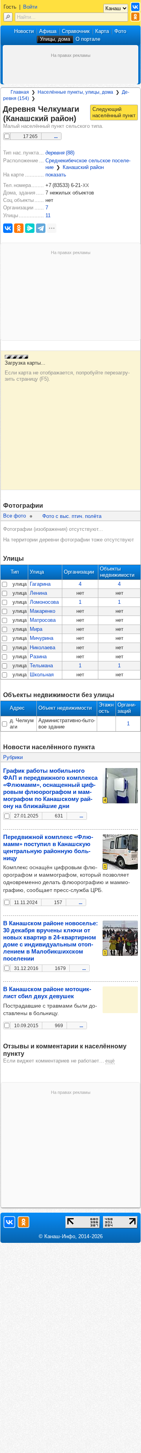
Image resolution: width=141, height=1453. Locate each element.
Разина (38, 656)
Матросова (43, 620)
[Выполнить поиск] (8, 17)
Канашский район (83, 167)
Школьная (42, 674)
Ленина (38, 593)
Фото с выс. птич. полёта (71, 516)
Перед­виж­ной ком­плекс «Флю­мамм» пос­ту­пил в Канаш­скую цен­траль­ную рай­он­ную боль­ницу (48, 847)
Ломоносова (44, 602)
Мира (36, 629)
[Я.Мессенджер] (29, 228)
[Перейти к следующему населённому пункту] (114, 112)
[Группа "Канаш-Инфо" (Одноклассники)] (135, 17)
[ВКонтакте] (8, 228)
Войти (30, 7)
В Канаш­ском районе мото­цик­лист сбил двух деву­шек (47, 992)
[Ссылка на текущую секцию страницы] (81, 119)
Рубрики (13, 757)
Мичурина (41, 638)
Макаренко (42, 611)
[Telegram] (40, 228)
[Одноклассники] (19, 228)
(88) (59, 153)
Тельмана (41, 665)
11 (48, 215)
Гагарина (40, 584)
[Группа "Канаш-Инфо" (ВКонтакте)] (135, 7)
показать (55, 175)
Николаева (42, 647)
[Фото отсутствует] (120, 999)
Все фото (14, 516)
